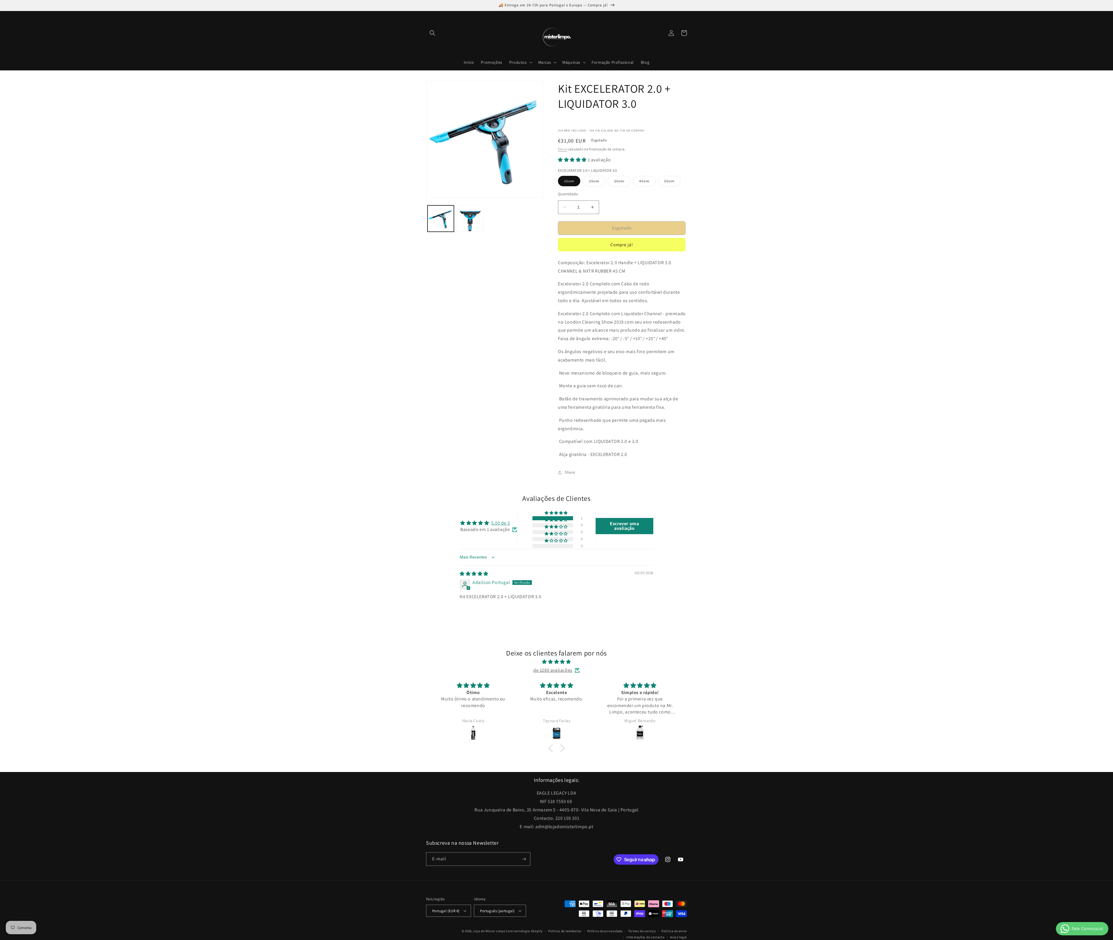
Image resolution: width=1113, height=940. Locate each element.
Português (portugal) (497, 910)
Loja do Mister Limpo (489, 931)
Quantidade (568, 193)
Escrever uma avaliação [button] (624, 526)
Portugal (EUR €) (445, 910)
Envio (562, 149)
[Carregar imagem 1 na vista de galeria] (441, 218)
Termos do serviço (642, 931)
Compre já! (621, 244)
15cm (572, 182)
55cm (672, 182)
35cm (622, 182)
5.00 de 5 (500, 523)
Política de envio (674, 931)
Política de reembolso (564, 931)
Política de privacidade (605, 931)
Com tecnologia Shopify (524, 931)
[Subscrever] (523, 859)
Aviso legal (678, 937)
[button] (432, 33)
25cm (597, 182)
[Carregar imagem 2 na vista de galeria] (470, 218)
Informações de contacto (645, 937)
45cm (647, 182)
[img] (474, 574)
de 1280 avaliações (552, 670)
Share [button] (570, 472)
